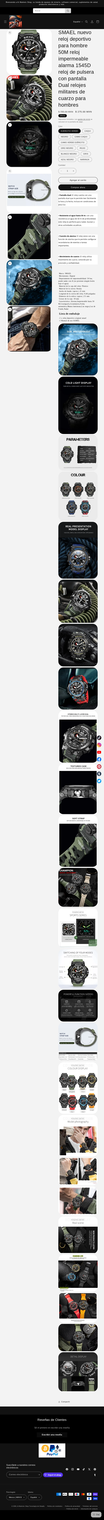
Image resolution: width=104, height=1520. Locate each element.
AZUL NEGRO (67, 160)
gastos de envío (84, 119)
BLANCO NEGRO (69, 154)
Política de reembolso (54, 1506)
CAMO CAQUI (81, 137)
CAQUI (88, 131)
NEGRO (64, 137)
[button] (5, 21)
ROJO (82, 148)
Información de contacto (89, 1509)
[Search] (68, 10)
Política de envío (72, 1509)
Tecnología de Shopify (37, 1506)
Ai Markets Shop (23, 1506)
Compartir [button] (65, 1402)
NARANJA (84, 160)
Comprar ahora (78, 187)
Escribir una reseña (52, 1435)
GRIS (85, 154)
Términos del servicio (90, 1506)
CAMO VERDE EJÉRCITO (72, 142)
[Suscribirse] (39, 1475)
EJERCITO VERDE (69, 131)
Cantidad (61, 165)
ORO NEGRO (67, 148)
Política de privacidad (72, 1506)
